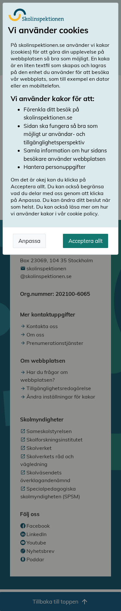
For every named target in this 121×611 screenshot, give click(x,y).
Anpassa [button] (29, 240)
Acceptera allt (85, 240)
